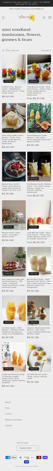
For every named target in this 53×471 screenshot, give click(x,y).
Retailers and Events (13, 420)
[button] (3, 17)
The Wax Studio (23, 466)
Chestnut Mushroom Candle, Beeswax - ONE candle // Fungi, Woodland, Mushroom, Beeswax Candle (39, 331)
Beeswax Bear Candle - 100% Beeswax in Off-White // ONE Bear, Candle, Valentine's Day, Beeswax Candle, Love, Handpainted (39, 283)
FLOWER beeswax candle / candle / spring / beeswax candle (37, 377)
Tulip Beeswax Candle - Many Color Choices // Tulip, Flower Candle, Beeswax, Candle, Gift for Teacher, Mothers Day (39, 236)
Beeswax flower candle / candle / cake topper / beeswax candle (11, 235)
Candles (8, 426)
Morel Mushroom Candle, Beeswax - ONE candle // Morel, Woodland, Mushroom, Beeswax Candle (39, 139)
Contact (8, 414)
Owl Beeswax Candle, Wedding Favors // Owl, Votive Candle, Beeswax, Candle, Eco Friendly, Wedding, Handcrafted (39, 188)
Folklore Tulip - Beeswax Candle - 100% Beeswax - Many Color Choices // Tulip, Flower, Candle (13, 90)
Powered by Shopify (33, 466)
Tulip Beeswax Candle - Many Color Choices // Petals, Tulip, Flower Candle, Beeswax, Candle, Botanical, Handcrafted (39, 91)
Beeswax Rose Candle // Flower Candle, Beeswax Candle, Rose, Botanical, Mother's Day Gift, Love (11, 187)
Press (7, 408)
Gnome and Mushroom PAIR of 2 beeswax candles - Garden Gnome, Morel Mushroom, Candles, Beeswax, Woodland (14, 379)
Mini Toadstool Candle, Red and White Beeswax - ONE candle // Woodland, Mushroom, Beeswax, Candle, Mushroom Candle (13, 283)
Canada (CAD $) (25, 448)
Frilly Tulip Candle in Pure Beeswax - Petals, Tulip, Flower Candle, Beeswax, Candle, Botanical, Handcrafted (12, 140)
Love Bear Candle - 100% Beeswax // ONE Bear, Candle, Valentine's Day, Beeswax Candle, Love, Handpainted (13, 331)
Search (8, 402)
